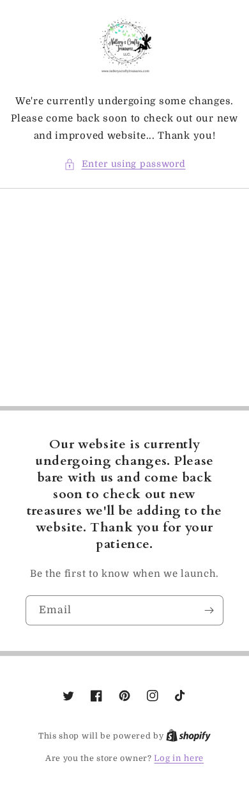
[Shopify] (188, 735)
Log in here (179, 758)
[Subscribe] (209, 610)
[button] (125, 164)
